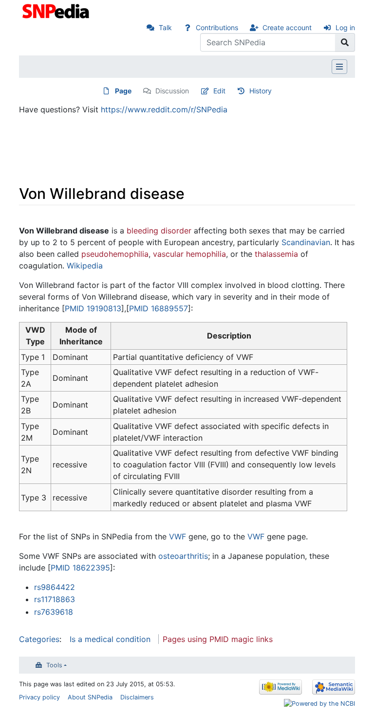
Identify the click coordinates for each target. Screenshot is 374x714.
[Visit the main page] (56, 10)
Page (123, 91)
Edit (219, 91)
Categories (39, 639)
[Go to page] (345, 42)
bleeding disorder (159, 230)
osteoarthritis (183, 556)
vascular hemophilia (189, 254)
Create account (287, 27)
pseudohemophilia (115, 254)
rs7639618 (53, 612)
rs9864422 (54, 587)
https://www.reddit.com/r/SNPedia (164, 109)
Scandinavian (305, 242)
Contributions (217, 27)
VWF (177, 536)
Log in (345, 27)
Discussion (172, 91)
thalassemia (276, 254)
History (260, 91)
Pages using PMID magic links (218, 639)
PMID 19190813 (93, 308)
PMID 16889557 (158, 308)
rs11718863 (54, 599)
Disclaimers (137, 697)
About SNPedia (90, 697)
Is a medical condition (110, 639)
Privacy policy (39, 697)
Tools (54, 665)
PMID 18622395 (80, 567)
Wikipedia (85, 265)
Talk (165, 27)
